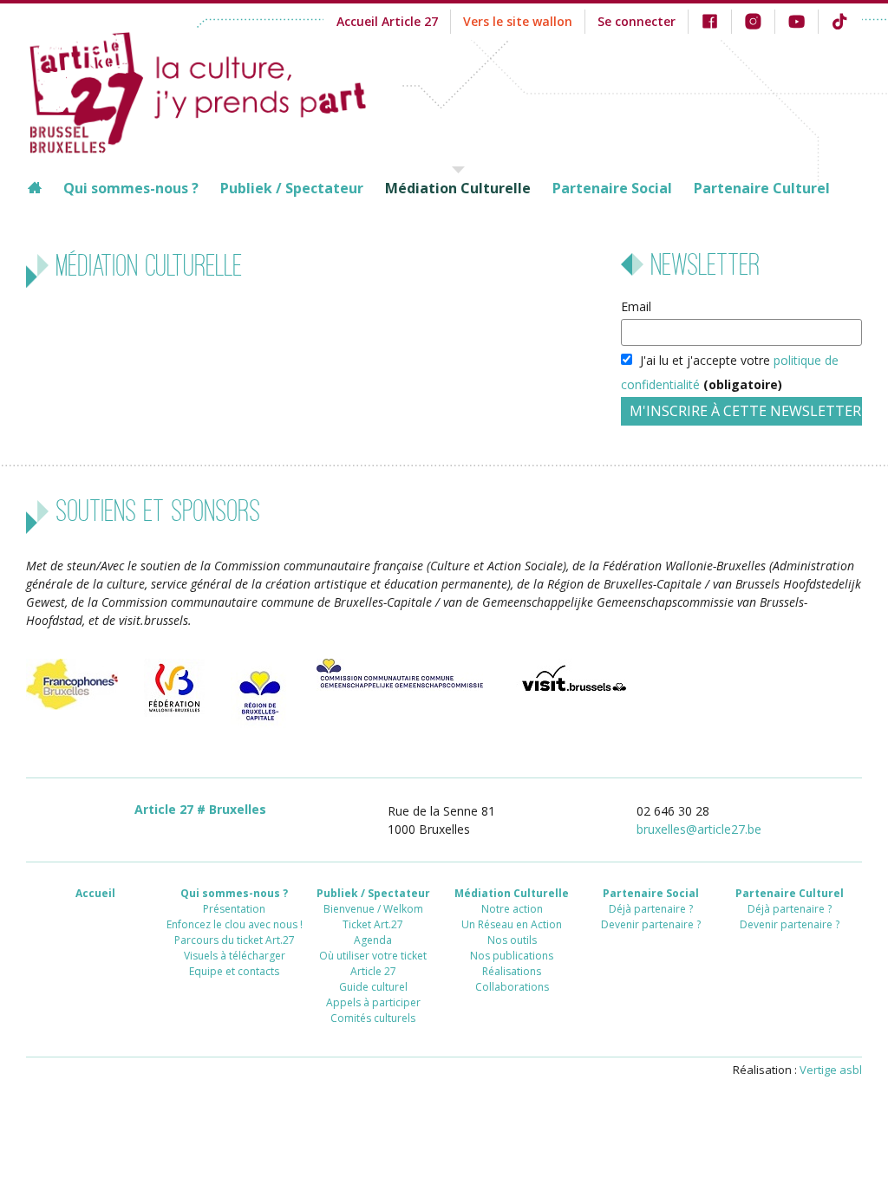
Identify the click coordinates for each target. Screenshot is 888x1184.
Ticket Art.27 (373, 924)
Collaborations (512, 986)
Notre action (512, 908)
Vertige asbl (831, 1069)
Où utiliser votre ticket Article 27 (373, 963)
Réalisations (511, 971)
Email (636, 306)
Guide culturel (373, 986)
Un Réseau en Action (511, 924)
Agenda (373, 940)
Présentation (234, 908)
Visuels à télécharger (234, 955)
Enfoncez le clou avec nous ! (234, 924)
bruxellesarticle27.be (699, 829)
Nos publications (511, 955)
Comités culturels (372, 1018)
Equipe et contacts (234, 971)
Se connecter (636, 21)
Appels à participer (373, 1002)
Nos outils (512, 940)
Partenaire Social (612, 188)
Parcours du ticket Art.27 (234, 940)
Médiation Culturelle (458, 188)
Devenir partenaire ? (651, 924)
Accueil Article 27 (387, 21)
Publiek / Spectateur (291, 188)
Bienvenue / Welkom (373, 908)
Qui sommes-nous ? (131, 188)
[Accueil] (214, 90)
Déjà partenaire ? (651, 908)
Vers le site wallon (517, 21)
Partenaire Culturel (762, 188)
